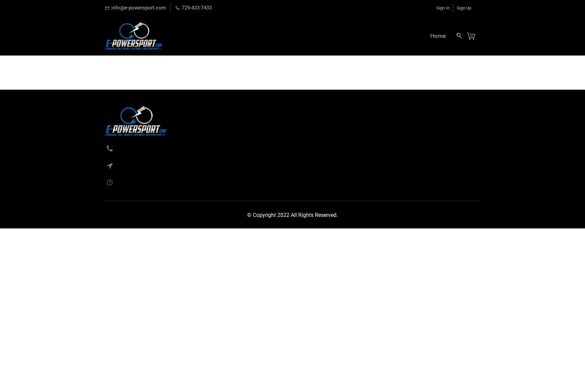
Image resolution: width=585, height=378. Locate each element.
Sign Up (464, 7)
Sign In (443, 7)
